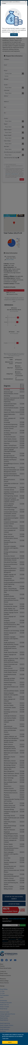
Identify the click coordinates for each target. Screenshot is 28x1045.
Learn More (14, 34)
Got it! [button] (9, 1042)
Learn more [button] (5, 1038)
